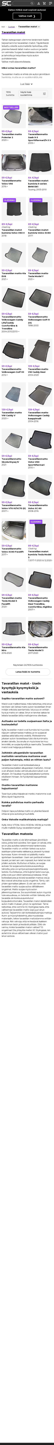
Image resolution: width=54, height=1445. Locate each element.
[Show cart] (44, 3)
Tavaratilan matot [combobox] (27, 26)
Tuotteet (11, 27)
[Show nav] (50, 3)
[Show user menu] (39, 3)
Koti (3, 27)
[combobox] (23, 3)
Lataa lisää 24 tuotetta (28, 672)
